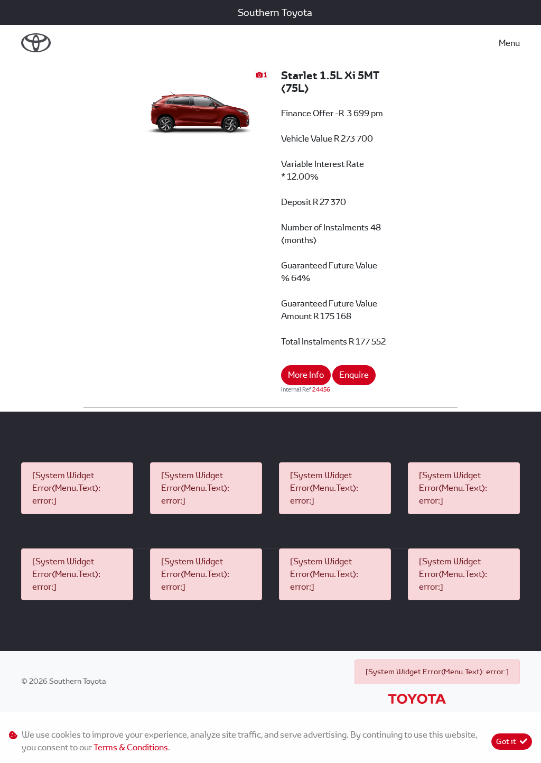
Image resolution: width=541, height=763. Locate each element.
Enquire (354, 374)
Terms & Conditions (131, 747)
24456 (321, 389)
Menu (509, 43)
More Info (306, 374)
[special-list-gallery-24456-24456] (200, 108)
